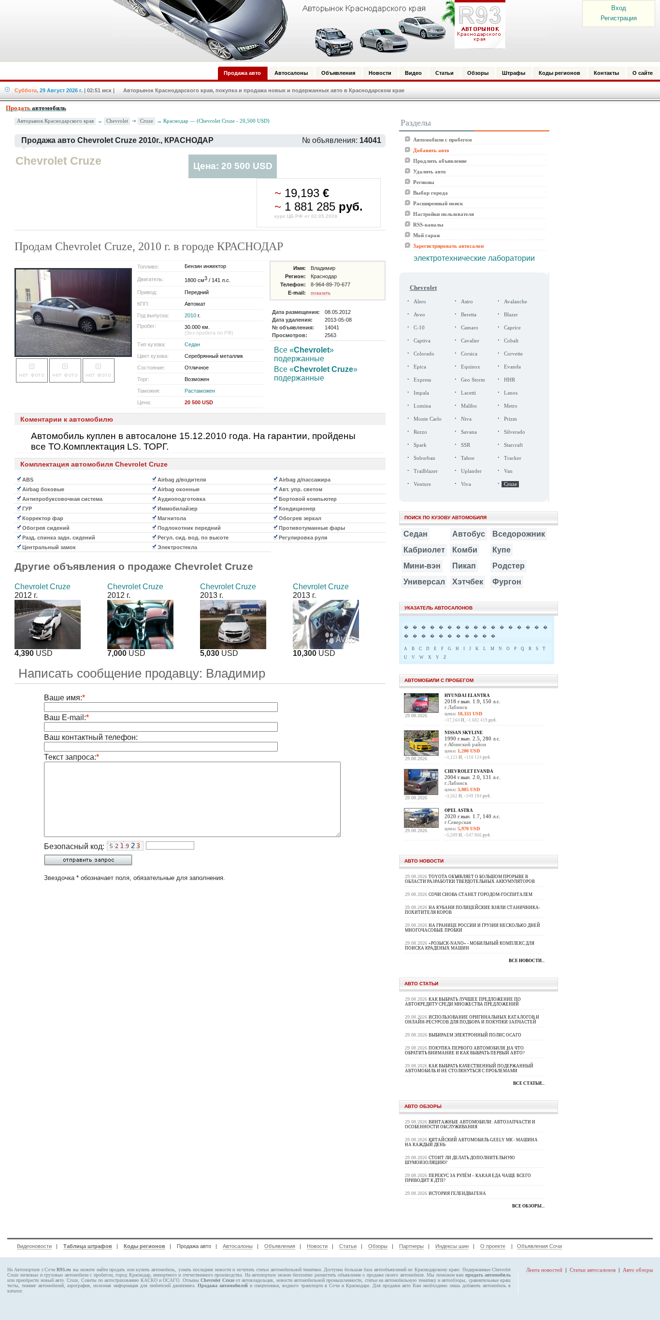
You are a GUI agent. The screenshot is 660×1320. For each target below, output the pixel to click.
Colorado (424, 353)
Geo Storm (473, 380)
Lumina (422, 406)
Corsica (469, 353)
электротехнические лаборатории (474, 258)
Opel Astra (459, 810)
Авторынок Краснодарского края (55, 121)
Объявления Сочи (539, 1246)
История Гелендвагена (457, 1193)
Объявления (279, 1246)
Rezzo (420, 432)
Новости (317, 1246)
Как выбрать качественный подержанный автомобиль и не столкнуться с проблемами (469, 1068)
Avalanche (515, 301)
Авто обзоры (638, 1270)
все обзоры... (528, 1206)
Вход (618, 8)
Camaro (469, 327)
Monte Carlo (428, 419)
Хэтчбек (467, 582)
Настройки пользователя (443, 214)
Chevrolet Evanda (469, 771)
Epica (420, 366)
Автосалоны (238, 1246)
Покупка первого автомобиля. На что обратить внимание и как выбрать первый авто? (465, 1050)
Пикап (464, 566)
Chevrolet (117, 121)
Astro (467, 301)
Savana (469, 432)
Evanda (512, 366)
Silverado (514, 432)
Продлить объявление (440, 161)
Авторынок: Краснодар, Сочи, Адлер (306, 30)
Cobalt (511, 340)
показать (320, 293)
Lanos (510, 393)
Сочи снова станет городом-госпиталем (480, 894)
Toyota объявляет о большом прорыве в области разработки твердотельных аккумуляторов (470, 879)
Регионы (423, 182)
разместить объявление (338, 1274)
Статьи (348, 1246)
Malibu (469, 406)
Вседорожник (518, 534)
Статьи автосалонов (593, 1270)
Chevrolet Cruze (42, 586)
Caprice (512, 327)
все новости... (527, 960)
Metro (510, 406)
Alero (420, 301)
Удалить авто (429, 171)
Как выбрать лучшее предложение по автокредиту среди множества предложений (463, 1002)
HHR (509, 380)
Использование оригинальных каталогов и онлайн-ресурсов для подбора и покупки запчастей (472, 1019)
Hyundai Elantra (467, 695)
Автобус (468, 534)
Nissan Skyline (464, 732)
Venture (422, 484)
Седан (192, 344)
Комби (464, 550)
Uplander (471, 471)
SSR (465, 445)
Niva (466, 419)
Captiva (422, 340)
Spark (420, 445)
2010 (190, 315)
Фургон (506, 582)
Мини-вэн (422, 566)
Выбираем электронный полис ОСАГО (475, 1035)
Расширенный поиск (438, 203)
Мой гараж (426, 235)
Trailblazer (426, 471)
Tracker (512, 458)
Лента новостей (544, 1270)
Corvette (513, 353)
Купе (501, 550)
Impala (421, 393)
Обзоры (377, 1246)
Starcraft (513, 445)
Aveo (419, 314)
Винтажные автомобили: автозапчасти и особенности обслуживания (470, 1124)
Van (508, 471)
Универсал (424, 582)
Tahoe (467, 458)
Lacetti (468, 393)
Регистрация (619, 18)
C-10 (419, 327)
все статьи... (529, 1083)
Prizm (510, 419)
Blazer (511, 314)
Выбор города (430, 193)
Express (422, 380)
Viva (466, 484)
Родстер (508, 566)
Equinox (470, 366)
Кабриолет (424, 550)
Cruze (146, 121)
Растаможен (200, 391)
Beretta (468, 314)
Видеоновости (34, 1246)
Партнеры (411, 1246)
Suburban (424, 458)
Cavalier (470, 340)
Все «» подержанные (304, 354)
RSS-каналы (428, 224)
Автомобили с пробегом (442, 139)
